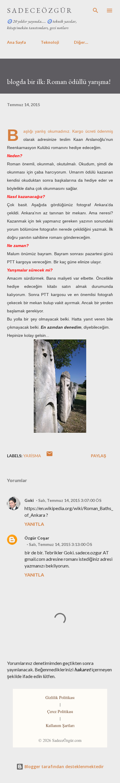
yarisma (32, 455)
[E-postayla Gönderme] (49, 455)
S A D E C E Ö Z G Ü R (39, 10)
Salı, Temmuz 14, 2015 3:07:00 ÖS (69, 500)
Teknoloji (50, 42)
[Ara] (95, 10)
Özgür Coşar (36, 537)
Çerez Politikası (60, 711)
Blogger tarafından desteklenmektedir (63, 766)
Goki (29, 500)
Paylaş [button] (98, 455)
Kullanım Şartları (60, 725)
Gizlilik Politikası (60, 697)
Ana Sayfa (16, 42)
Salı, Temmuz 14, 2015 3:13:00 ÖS (60, 544)
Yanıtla (34, 524)
